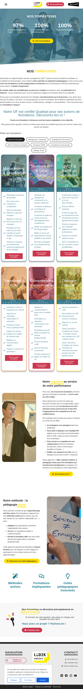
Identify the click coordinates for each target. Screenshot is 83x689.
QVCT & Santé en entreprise (17, 145)
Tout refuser (28, 680)
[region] (28, 675)
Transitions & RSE (39, 145)
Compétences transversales (60, 145)
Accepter (43, 680)
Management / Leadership (37, 139)
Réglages (13, 680)
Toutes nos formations (15, 139)
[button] (6, 4)
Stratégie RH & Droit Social (61, 139)
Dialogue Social (39, 150)
